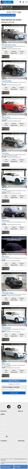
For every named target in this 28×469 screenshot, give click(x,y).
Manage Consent (4, 432)
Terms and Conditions (3, 419)
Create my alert (14, 393)
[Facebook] (8, 406)
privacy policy (3, 459)
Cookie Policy (4, 428)
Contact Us (20, 415)
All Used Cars (21, 448)
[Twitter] (19, 406)
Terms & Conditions (5, 455)
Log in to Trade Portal (4, 450)
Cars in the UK (21, 444)
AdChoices (3, 436)
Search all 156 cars (14, 381)
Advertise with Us (5, 444)
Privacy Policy (4, 425)
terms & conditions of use (19, 458)
